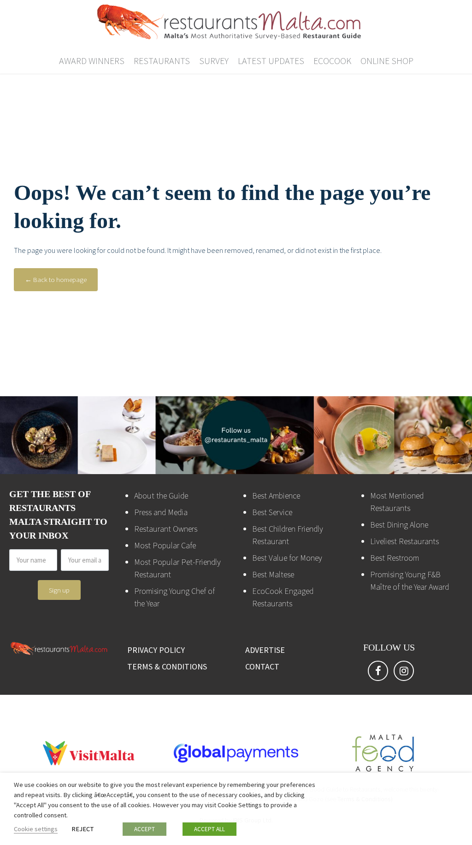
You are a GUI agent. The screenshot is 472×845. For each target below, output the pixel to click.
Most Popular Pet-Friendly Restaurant (177, 568)
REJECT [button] (82, 829)
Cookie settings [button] (36, 829)
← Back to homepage (56, 279)
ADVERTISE (265, 650)
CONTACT (262, 666)
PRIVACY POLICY (156, 650)
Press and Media (161, 512)
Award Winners (91, 60)
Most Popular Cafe (165, 545)
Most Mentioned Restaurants (397, 501)
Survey (214, 60)
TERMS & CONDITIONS (167, 666)
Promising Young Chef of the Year (174, 597)
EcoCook (332, 60)
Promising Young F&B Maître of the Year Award (409, 580)
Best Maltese (273, 574)
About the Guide (161, 495)
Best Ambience (276, 495)
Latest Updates (271, 60)
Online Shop (386, 60)
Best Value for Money (287, 557)
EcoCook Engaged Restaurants (282, 597)
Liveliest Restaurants (404, 541)
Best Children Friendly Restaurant (287, 534)
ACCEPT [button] (144, 829)
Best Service (272, 512)
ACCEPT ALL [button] (209, 829)
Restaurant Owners (165, 528)
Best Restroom (394, 557)
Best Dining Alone (399, 524)
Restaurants (162, 60)
